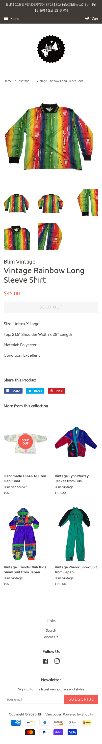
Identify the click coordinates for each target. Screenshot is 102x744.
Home (8, 81)
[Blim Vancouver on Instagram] (57, 662)
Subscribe (81, 699)
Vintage (24, 81)
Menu (14, 19)
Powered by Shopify (78, 714)
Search (51, 630)
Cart (94, 18)
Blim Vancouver (49, 714)
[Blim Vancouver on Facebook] (45, 662)
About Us (51, 637)
